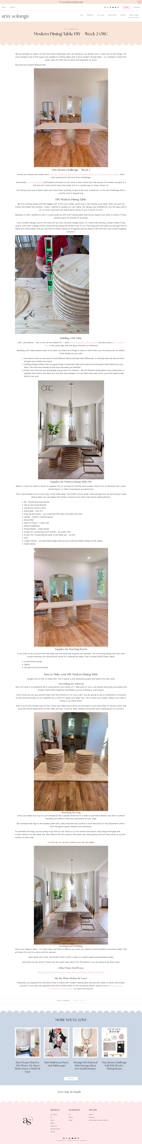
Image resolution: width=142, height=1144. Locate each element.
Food (52, 1120)
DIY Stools (79, 972)
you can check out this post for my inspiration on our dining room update (85, 174)
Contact (12, 7)
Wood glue (29, 511)
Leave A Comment (63, 1000)
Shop (126, 7)
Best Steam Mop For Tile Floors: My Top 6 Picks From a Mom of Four (27, 1067)
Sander (27, 517)
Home (52, 1123)
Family (71, 1117)
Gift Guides (100, 15)
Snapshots (90, 15)
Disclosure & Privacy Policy (98, 1120)
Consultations (133, 15)
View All (71, 1078)
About (4, 7)
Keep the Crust (133, 17)
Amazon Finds (112, 15)
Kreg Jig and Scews (32, 514)
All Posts (53, 1114)
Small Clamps (30, 544)
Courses (122, 15)
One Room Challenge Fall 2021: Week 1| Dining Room (114, 1065)
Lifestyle (53, 1126)
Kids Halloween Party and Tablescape (56, 1064)
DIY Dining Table (45, 972)
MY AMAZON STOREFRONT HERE (73, 2)
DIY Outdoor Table (64, 972)
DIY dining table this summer (83, 343)
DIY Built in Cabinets (95, 972)
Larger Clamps (30, 541)
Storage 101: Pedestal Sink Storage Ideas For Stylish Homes (85, 1065)
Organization (55, 1129)
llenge (40, 182)
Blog (81, 15)
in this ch (31, 182)
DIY (65, 29)
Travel (52, 1132)
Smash (84, 1140)
